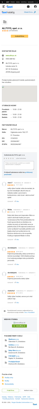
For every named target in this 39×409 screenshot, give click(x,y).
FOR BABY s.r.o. (14, 356)
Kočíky (7, 381)
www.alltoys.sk (11, 55)
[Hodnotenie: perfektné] (11, 252)
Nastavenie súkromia (27, 399)
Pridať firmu (10, 390)
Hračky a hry (9, 377)
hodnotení (14, 30)
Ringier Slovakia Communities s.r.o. (22, 402)
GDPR (24, 397)
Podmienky (18, 397)
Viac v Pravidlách (29, 312)
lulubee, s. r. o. (14, 345)
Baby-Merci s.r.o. (15, 350)
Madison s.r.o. (14, 339)
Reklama (10, 397)
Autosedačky (9, 384)
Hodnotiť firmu (19, 36)
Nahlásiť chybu (28, 390)
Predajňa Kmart (14, 362)
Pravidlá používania (8, 399)
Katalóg (4, 397)
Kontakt (17, 399)
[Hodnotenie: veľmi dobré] (11, 185)
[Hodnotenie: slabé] (11, 212)
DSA (28, 397)
